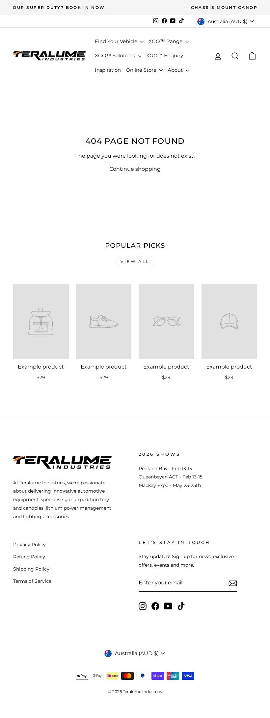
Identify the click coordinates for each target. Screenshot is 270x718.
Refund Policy (29, 556)
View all (135, 261)
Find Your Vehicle (117, 41)
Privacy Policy (29, 544)
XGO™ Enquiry (164, 55)
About (176, 70)
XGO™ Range (166, 41)
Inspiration (108, 70)
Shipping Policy (31, 569)
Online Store (142, 70)
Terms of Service (32, 581)
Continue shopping (135, 169)
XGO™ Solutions (115, 55)
